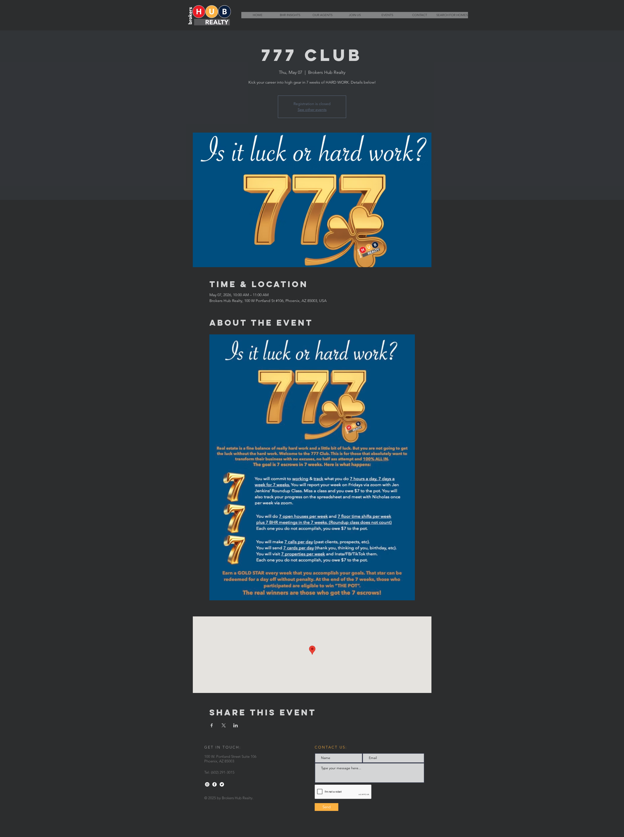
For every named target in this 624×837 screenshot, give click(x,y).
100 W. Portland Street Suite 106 (230, 756)
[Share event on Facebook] (211, 725)
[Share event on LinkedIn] (235, 725)
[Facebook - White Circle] (214, 784)
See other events (312, 109)
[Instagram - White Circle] (207, 784)
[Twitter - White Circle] (222, 784)
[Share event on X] (223, 725)
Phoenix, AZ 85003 (219, 761)
